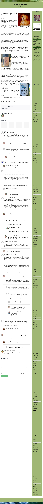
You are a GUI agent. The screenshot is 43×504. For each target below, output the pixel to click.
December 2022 (35, 166)
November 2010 (35, 449)
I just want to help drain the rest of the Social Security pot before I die (36, 60)
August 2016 (35, 314)
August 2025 (35, 103)
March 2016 (35, 324)
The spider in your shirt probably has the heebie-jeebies (36, 71)
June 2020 (34, 224)
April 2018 (34, 275)
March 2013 (35, 394)
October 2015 (35, 334)
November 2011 (35, 425)
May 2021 (34, 203)
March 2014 (35, 371)
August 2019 (35, 244)
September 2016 (35, 312)
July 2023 (34, 152)
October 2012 (35, 404)
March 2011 (35, 441)
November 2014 (35, 355)
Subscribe (37, 29)
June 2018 (34, 271)
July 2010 (34, 457)
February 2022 (35, 185)
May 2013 (34, 390)
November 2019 (35, 238)
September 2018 (35, 265)
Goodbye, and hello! (36, 36)
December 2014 (35, 353)
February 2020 (35, 232)
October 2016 (35, 310)
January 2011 (35, 445)
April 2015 (34, 345)
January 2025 (35, 117)
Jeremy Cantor (12, 311)
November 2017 (35, 285)
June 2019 (34, 248)
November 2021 (35, 191)
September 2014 (35, 359)
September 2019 (35, 242)
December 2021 (35, 189)
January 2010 (35, 468)
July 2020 (34, 222)
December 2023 (35, 142)
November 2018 (35, 261)
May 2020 (34, 226)
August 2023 (35, 150)
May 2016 (34, 320)
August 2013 (35, 384)
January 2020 (35, 234)
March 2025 (35, 113)
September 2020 (35, 218)
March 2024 (35, 136)
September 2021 (35, 195)
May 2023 (34, 156)
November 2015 (35, 332)
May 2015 (34, 343)
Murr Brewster (4, 101)
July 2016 (34, 316)
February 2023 (35, 162)
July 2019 (34, 246)
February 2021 (35, 209)
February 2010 (35, 466)
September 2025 (35, 101)
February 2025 (35, 115)
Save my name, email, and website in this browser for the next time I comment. (14, 373)
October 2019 (35, 240)
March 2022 (35, 183)
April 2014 (34, 369)
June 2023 (34, 154)
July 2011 (34, 433)
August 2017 (35, 291)
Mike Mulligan (6, 254)
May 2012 (34, 414)
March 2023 (35, 160)
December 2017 (35, 283)
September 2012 (35, 406)
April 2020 (34, 228)
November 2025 (35, 97)
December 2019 (35, 236)
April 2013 (34, 392)
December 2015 (35, 330)
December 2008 (35, 494)
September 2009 (35, 476)
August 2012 (35, 408)
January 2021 (35, 211)
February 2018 (35, 279)
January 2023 (35, 164)
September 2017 (35, 289)
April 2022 (34, 181)
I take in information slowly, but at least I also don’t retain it (36, 64)
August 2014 (35, 361)
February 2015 (35, 349)
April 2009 (34, 486)
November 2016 (35, 308)
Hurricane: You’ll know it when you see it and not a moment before (37, 76)
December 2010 (35, 447)
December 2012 (35, 400)
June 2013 (34, 388)
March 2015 (35, 347)
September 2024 (35, 125)
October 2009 (35, 474)
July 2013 (34, 386)
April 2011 (34, 439)
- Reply (15, 132)
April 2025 (34, 111)
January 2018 (35, 281)
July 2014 (34, 363)
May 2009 (34, 484)
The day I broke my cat (36, 46)
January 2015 (35, 351)
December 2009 (35, 470)
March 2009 (35, 488)
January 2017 (35, 304)
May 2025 (34, 109)
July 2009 (34, 480)
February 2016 (35, 326)
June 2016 (34, 318)
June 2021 (34, 201)
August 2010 (35, 455)
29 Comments (15, 101)
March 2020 (35, 230)
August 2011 (35, 431)
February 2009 (35, 490)
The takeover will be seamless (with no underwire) (36, 49)
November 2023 (35, 144)
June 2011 (34, 435)
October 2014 (35, 357)
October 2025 (35, 99)
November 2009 (35, 472)
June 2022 (34, 177)
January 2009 (35, 492)
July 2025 (34, 105)
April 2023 (34, 158)
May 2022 (34, 179)
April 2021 (34, 205)
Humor (12, 101)
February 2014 (35, 373)
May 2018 (34, 273)
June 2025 (34, 107)
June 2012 (34, 412)
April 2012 (34, 416)
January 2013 (35, 398)
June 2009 (34, 482)
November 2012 (35, 402)
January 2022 (35, 187)
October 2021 (35, 193)
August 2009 (35, 478)
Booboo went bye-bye (36, 38)
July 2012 (34, 410)
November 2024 (35, 121)
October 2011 (35, 427)
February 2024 (35, 138)
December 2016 (35, 306)
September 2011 (35, 429)
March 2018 (35, 277)
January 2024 (35, 140)
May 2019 (34, 250)
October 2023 (35, 146)
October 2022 (35, 170)
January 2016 (35, 328)
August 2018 (35, 267)
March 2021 (35, 207)
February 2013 (35, 396)
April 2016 (34, 322)
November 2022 (35, 168)
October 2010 (35, 451)
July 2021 (34, 199)
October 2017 (35, 287)
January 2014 (35, 375)
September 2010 (35, 453)
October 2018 (35, 263)
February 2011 (35, 443)
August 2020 (35, 220)
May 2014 (34, 367)
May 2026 (34, 86)
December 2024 (35, 119)
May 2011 (34, 437)
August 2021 (35, 197)
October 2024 (35, 123)
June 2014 (34, 365)
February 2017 (35, 302)
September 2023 (35, 148)
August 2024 (35, 127)
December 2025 (35, 95)
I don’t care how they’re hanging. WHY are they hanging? (36, 56)
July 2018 (34, 269)
